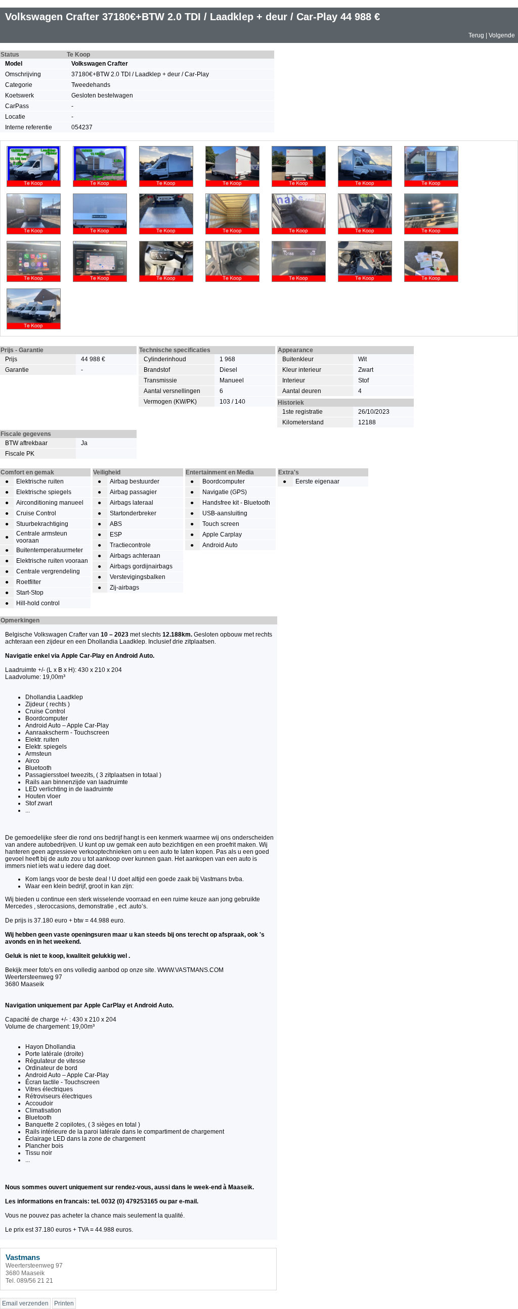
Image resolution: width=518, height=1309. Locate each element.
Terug (476, 35)
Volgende (502, 35)
